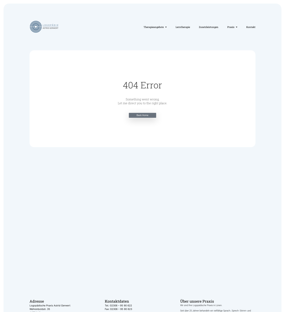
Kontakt (250, 27)
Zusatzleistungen (208, 27)
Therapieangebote (154, 27)
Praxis (230, 27)
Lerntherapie (183, 27)
